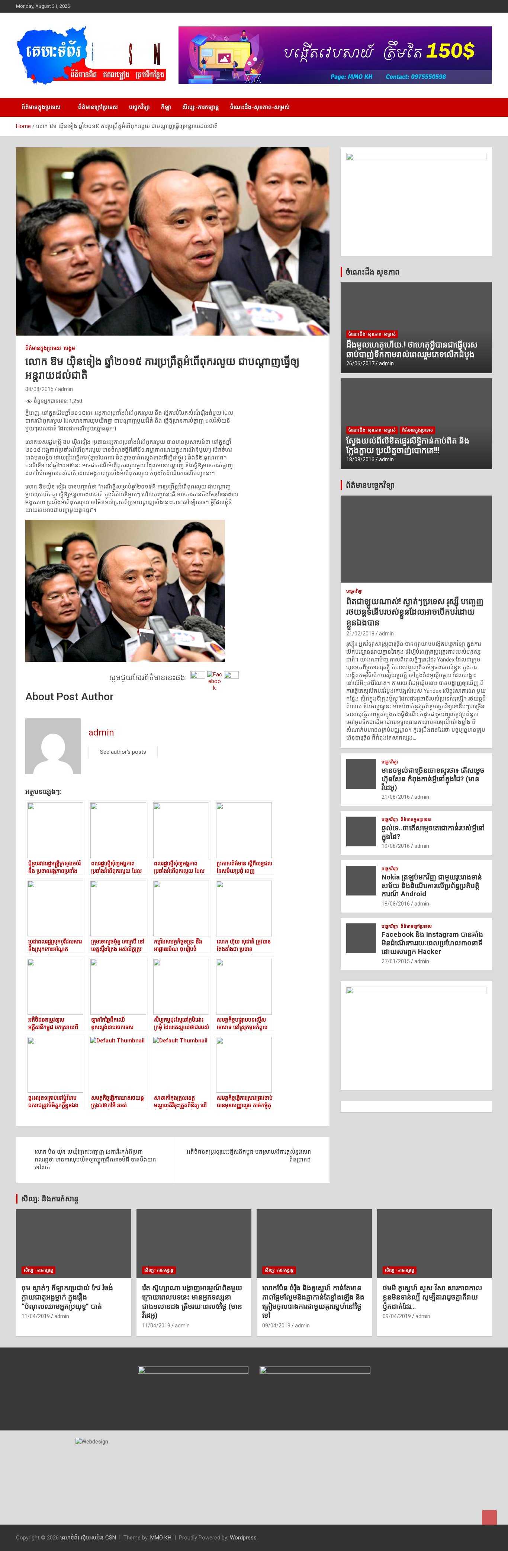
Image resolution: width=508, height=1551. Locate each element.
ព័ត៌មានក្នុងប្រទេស (41, 107)
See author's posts (123, 752)
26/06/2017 (360, 363)
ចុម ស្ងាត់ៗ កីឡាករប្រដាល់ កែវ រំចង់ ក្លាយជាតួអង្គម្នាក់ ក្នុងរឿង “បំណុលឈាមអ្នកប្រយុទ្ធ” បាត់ (67, 1297)
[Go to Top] (489, 1517)
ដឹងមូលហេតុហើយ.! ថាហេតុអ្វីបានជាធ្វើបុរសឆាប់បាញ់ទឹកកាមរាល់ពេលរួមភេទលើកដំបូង (412, 349)
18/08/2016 (360, 459)
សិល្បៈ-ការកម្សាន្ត (200, 107)
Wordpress (243, 1537)
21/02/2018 (360, 634)
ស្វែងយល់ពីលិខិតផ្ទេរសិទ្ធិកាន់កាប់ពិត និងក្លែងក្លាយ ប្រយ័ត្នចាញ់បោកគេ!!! (407, 445)
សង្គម (69, 348)
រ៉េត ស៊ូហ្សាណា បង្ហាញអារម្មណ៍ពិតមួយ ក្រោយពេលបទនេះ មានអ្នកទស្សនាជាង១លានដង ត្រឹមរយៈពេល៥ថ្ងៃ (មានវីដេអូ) (192, 1302)
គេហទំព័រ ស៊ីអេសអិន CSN (88, 1537)
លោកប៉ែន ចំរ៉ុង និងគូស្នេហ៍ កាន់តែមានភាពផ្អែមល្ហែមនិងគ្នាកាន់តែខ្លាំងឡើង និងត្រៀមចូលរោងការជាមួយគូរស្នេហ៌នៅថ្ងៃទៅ (313, 1302)
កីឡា (166, 107)
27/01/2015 (396, 961)
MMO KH (160, 1537)
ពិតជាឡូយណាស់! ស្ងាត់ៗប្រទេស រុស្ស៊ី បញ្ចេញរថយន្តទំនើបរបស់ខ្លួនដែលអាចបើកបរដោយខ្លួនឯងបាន (415, 612)
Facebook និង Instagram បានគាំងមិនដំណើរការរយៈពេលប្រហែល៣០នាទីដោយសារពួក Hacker (432, 943)
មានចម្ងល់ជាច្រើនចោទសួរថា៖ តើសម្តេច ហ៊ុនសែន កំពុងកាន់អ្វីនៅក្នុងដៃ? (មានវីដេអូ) (433, 779)
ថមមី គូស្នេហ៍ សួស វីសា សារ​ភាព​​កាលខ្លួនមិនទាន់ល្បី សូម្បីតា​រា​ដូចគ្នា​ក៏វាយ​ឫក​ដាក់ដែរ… (432, 1297)
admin (65, 389)
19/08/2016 (396, 846)
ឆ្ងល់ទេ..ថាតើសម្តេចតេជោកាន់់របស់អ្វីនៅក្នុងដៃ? (433, 832)
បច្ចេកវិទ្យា (139, 107)
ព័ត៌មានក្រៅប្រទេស (98, 107)
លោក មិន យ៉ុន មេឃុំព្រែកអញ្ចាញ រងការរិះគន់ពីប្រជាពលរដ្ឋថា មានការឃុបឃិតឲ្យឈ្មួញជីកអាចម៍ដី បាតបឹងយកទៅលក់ (95, 1159)
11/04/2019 (36, 1316)
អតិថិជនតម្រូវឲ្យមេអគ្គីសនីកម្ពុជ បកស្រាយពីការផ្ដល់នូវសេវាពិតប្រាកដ (249, 1155)
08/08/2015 (39, 389)
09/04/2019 (276, 1326)
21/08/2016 (396, 797)
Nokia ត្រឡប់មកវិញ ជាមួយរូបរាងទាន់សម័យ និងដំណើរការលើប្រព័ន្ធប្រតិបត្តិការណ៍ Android (432, 885)
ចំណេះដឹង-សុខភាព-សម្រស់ (260, 107)
